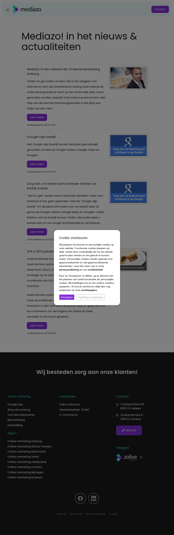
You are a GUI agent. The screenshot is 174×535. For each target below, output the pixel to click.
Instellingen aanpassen (90, 297)
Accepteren (67, 297)
